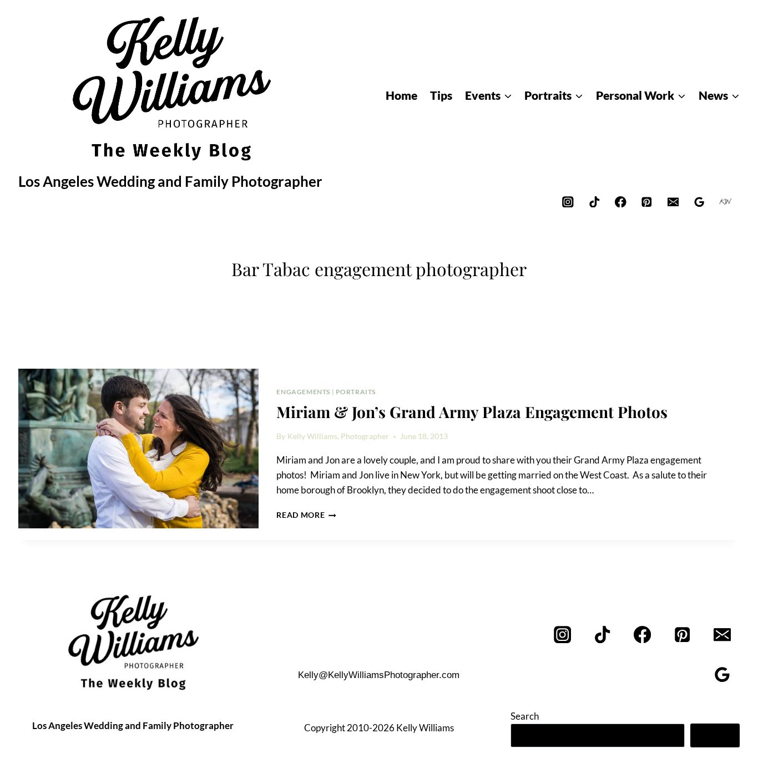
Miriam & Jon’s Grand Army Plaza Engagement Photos (472, 411)
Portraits (356, 392)
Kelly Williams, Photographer (338, 436)
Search (525, 716)
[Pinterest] (646, 201)
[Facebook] (620, 201)
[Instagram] (568, 201)
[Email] (672, 201)
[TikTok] (594, 201)
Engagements (303, 392)
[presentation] (138, 449)
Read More (306, 515)
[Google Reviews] (699, 201)
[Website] (725, 201)
